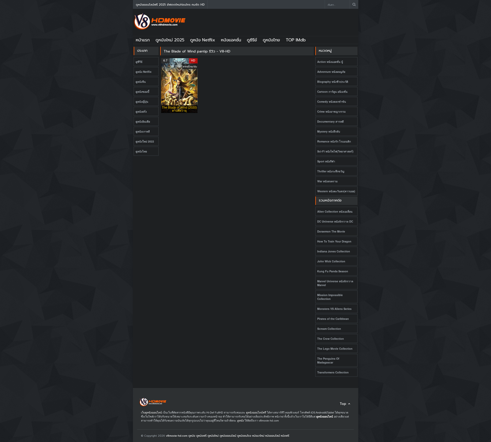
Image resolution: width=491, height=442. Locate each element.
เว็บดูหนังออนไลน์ (151, 412)
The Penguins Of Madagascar (328, 360)
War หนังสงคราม (327, 181)
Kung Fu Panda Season (332, 271)
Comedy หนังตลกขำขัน (331, 101)
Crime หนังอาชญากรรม (331, 111)
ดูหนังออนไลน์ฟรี (256, 412)
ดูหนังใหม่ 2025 (170, 40)
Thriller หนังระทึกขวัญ (330, 171)
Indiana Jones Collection (333, 251)
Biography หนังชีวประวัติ (332, 81)
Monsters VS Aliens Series (334, 309)
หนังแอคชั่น (231, 40)
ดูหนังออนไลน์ (324, 416)
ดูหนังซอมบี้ (142, 91)
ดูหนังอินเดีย (143, 121)
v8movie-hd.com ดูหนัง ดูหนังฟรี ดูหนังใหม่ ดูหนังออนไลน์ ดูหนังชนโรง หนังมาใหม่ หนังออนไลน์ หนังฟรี (227, 436)
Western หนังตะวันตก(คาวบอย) (336, 191)
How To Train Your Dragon (334, 241)
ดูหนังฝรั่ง (141, 111)
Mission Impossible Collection (330, 297)
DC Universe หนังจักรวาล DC (335, 221)
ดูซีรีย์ (252, 40)
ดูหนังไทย (271, 40)
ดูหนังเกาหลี (143, 131)
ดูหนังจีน (141, 81)
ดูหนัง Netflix (202, 40)
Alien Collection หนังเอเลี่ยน (335, 211)
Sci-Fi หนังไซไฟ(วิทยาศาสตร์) (335, 151)
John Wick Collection (331, 261)
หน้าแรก (143, 40)
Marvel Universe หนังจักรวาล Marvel (335, 283)
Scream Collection (329, 329)
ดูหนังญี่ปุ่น (142, 101)
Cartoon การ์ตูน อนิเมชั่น (332, 91)
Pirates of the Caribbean (333, 319)
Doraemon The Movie (331, 231)
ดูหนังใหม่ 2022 (145, 141)
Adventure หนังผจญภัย (331, 72)
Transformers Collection (333, 372)
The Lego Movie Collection (335, 348)
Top (343, 403)
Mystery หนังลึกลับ (328, 131)
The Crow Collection (330, 339)
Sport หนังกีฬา (326, 161)
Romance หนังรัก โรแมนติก (334, 141)
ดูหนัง (240, 420)
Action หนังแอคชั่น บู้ (330, 62)
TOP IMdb (296, 40)
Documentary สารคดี (330, 121)
